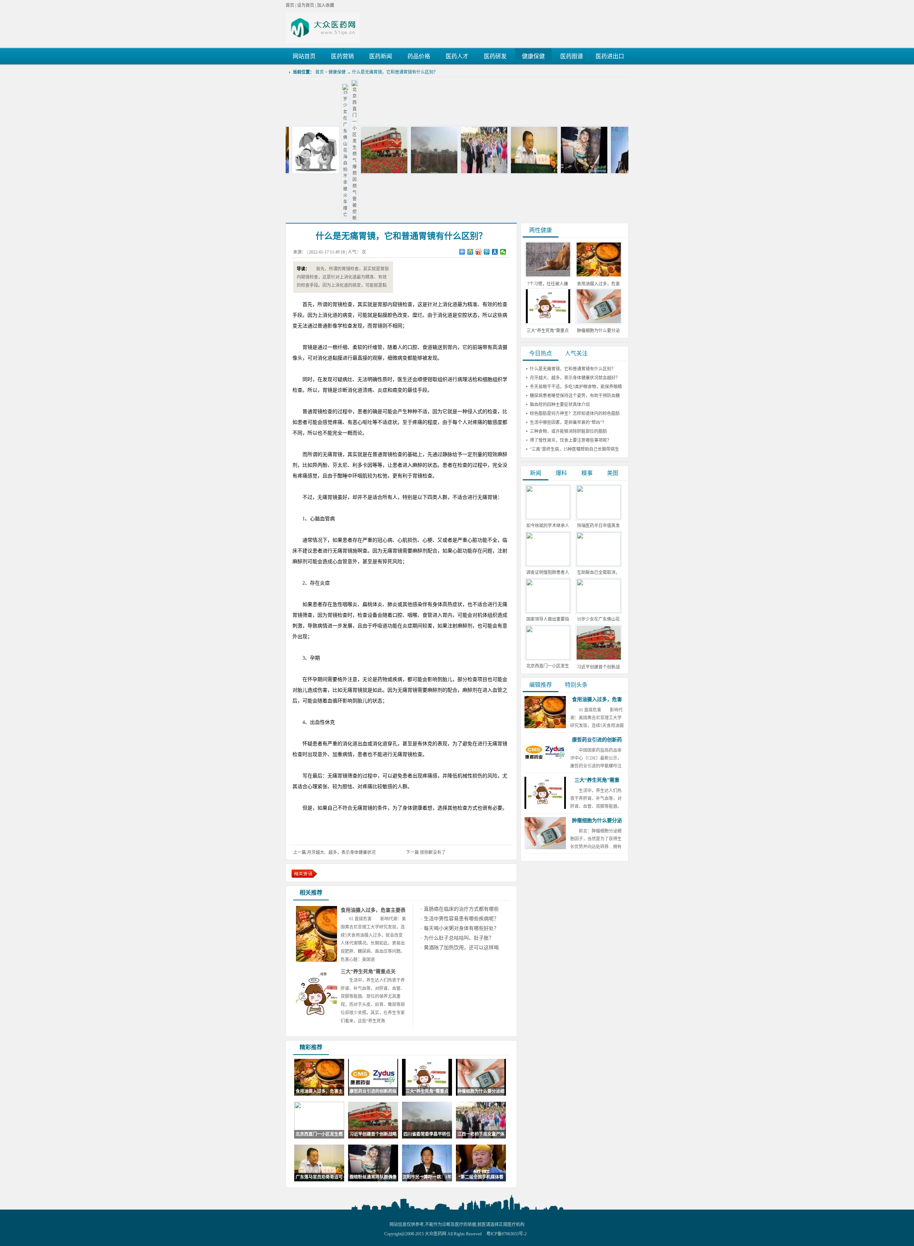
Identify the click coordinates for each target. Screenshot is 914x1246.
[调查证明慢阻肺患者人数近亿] (548, 564)
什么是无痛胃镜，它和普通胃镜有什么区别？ (395, 72)
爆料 (561, 473)
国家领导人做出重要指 (547, 619)
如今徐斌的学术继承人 (547, 525)
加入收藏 (325, 5)
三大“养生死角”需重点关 (368, 971)
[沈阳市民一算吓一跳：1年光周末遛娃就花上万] (582, 172)
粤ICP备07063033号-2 (506, 1233)
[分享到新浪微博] (479, 252)
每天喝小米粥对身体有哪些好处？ (461, 928)
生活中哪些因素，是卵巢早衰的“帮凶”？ (568, 422)
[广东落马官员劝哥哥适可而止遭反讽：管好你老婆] (482, 172)
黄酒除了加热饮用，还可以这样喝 (461, 947)
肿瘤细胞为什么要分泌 (597, 820)
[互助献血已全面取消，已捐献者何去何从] (599, 564)
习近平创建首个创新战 (598, 667)
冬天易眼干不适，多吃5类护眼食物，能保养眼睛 (576, 386)
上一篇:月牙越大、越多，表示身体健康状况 (334, 852)
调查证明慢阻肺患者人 (547, 572)
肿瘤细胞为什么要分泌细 (480, 1091)
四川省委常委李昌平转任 (427, 1134)
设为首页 (305, 5)
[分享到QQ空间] (470, 252)
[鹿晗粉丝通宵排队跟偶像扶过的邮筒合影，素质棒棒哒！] (532, 172)
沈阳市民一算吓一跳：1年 (427, 1177)
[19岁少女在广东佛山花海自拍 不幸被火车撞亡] (294, 214)
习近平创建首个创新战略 (373, 1134)
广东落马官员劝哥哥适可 (319, 1177)
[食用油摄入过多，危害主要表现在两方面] (599, 276)
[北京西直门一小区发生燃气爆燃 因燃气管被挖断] (303, 218)
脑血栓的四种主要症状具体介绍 (560, 404)
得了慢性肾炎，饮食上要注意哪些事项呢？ (570, 440)
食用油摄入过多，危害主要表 (373, 910)
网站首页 (304, 56)
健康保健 (337, 72)
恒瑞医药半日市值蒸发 (598, 525)
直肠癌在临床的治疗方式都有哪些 (461, 909)
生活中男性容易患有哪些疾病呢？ (461, 918)
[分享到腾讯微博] (487, 252)
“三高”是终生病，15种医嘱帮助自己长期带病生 (574, 449)
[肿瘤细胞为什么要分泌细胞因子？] (599, 322)
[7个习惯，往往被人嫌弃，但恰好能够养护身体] (548, 276)
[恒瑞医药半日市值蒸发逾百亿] (599, 517)
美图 (612, 473)
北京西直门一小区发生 (547, 666)
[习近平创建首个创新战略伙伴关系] (332, 172)
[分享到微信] (503, 252)
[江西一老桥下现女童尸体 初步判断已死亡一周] (432, 172)
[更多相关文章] (304, 873)
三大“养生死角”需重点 (427, 1091)
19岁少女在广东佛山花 (598, 619)
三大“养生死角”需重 (596, 780)
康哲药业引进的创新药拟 (373, 1091)
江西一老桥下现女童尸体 (480, 1134)
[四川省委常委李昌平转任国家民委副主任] (382, 172)
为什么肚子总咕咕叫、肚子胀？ (459, 938)
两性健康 (540, 230)
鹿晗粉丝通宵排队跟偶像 (373, 1177)
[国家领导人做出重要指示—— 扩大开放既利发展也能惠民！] (548, 611)
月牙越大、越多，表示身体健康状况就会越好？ (575, 377)
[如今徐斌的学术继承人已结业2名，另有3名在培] (548, 517)
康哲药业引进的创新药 (597, 739)
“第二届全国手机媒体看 (480, 1177)
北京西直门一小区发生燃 (319, 1134)
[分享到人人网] (495, 252)
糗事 (587, 473)
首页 (290, 5)
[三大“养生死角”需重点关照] (548, 322)
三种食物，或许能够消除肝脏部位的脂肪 (568, 431)
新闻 (535, 473)
